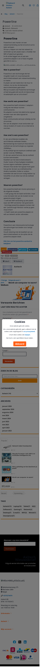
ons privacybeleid (29, 331)
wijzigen (27, 335)
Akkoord (19, 343)
